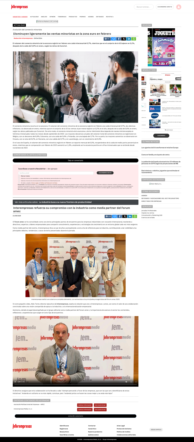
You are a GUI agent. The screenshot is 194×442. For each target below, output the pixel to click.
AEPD (130, 187)
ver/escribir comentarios (75, 416)
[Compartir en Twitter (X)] (123, 38)
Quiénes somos (93, 435)
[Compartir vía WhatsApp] (133, 38)
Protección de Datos (124, 429)
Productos (73, 17)
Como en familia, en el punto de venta (155, 155)
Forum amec (19, 222)
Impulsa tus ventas (147, 213)
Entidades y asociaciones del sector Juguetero (160, 198)
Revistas (109, 17)
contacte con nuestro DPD (70, 187)
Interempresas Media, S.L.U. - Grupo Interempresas (100, 439)
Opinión (52, 17)
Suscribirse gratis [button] (165, 7)
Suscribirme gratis (105, 173)
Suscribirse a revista (67, 435)
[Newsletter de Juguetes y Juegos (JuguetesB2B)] (161, 100)
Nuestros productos (95, 432)
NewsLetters (64, 432)
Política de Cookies (123, 432)
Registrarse (64, 429)
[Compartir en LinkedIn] (128, 38)
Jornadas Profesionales (149, 211)
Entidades (100, 17)
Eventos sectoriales (148, 218)
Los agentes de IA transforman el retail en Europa (159, 148)
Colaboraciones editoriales (126, 435)
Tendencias (62, 17)
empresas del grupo (96, 186)
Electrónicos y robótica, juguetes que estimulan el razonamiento (160, 172)
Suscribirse (161, 135)
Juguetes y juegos (20, 17)
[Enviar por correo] (113, 38)
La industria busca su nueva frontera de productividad (65, 202)
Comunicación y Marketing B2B (151, 215)
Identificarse (64, 426)
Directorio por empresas (151, 201)
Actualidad (34, 17)
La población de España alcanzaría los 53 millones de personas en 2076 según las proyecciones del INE (160, 163)
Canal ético (92, 429)
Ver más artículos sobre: (26, 202)
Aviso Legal (35, 183)
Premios (83, 17)
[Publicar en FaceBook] (118, 38)
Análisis (44, 17)
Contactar (92, 426)
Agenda (91, 17)
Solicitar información (84, 405)
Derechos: (119, 186)
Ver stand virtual (100, 405)
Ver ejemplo (52, 169)
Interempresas (62, 304)
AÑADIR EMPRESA (156, 429)
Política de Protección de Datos (49, 183)
